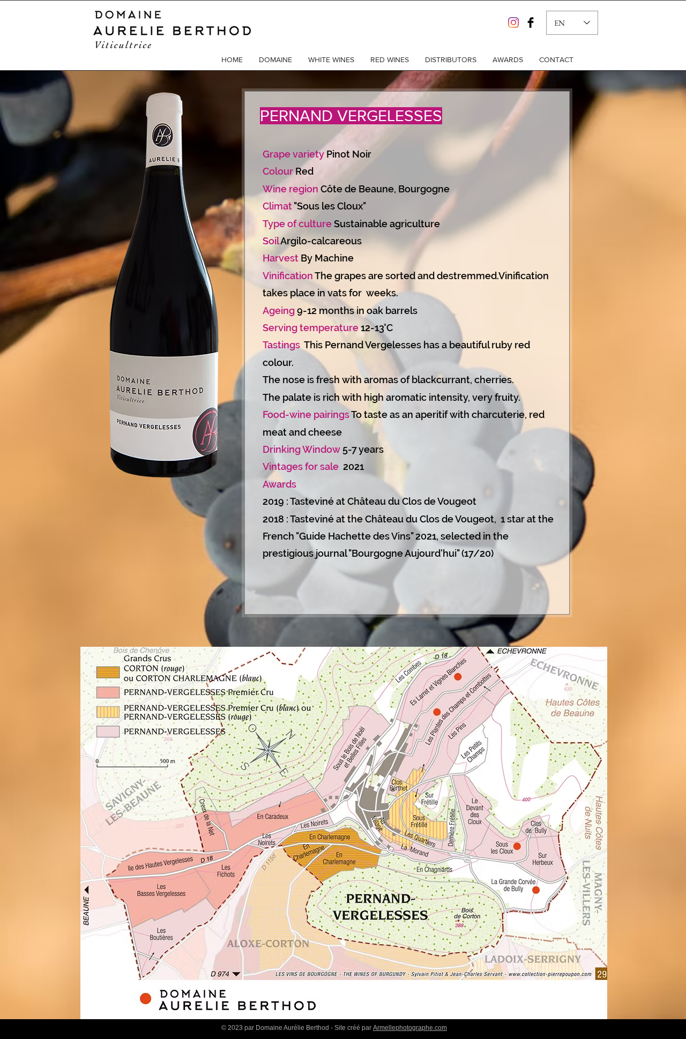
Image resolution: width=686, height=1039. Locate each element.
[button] (275, 59)
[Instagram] (513, 22)
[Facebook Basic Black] (530, 22)
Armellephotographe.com (410, 1027)
